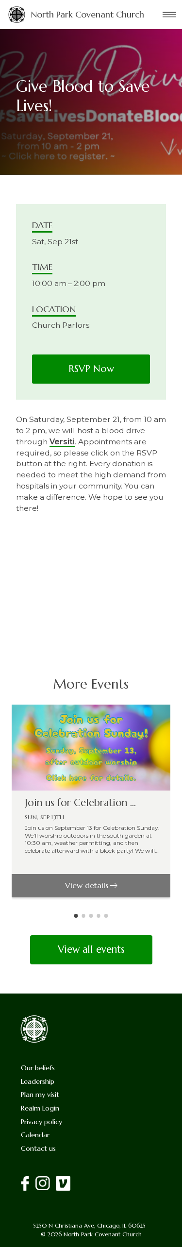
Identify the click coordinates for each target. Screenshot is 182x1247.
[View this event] (91, 748)
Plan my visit (40, 1094)
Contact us (38, 1148)
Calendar (35, 1134)
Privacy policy (41, 1121)
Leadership (37, 1081)
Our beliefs (38, 1067)
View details (86, 885)
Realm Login (40, 1108)
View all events (91, 949)
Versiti (62, 441)
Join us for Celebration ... (80, 803)
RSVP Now (91, 369)
